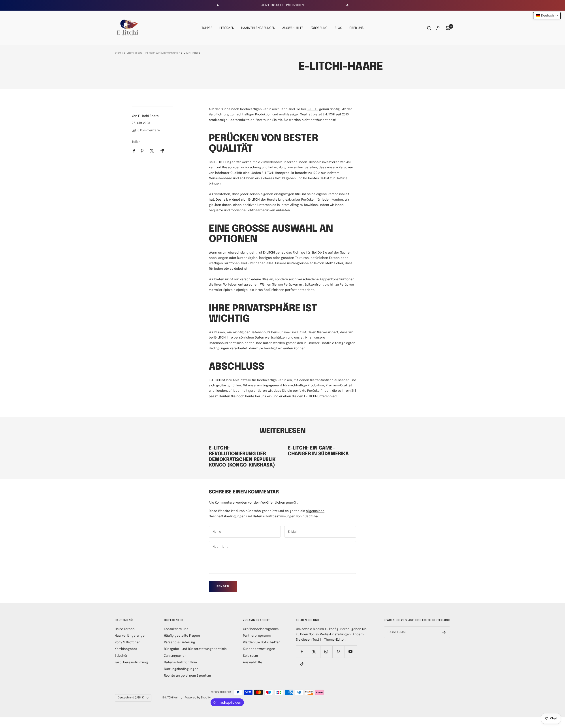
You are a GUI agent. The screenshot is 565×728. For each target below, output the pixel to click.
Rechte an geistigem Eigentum (187, 675)
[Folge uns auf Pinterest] (338, 651)
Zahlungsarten (175, 655)
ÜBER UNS (356, 28)
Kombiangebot (126, 649)
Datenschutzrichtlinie (180, 662)
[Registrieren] (444, 632)
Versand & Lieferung (179, 642)
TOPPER (207, 28)
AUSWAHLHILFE (292, 28)
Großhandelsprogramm (261, 629)
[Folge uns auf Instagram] (326, 651)
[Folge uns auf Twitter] (314, 651)
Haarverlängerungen (131, 635)
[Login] (438, 28)
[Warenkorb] (448, 28)
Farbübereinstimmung (131, 662)
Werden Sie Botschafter (261, 642)
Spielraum (250, 655)
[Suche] (429, 28)
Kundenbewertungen (259, 649)
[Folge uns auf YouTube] (351, 651)
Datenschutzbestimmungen (274, 516)
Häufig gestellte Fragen (182, 635)
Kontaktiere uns (176, 629)
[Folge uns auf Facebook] (302, 651)
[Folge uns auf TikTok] (302, 664)
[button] (546, 15)
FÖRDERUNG (319, 28)
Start (118, 53)
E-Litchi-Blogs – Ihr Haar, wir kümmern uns (151, 53)
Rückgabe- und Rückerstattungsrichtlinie (195, 649)
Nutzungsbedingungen (181, 669)
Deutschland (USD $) (131, 697)
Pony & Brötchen (128, 642)
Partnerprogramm (257, 635)
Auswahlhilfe (252, 662)
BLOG (338, 28)
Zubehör (121, 655)
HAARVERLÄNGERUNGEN (258, 28)
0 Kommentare (148, 130)
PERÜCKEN (226, 28)
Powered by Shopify (198, 697)
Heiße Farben (125, 629)
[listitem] (134, 151)
